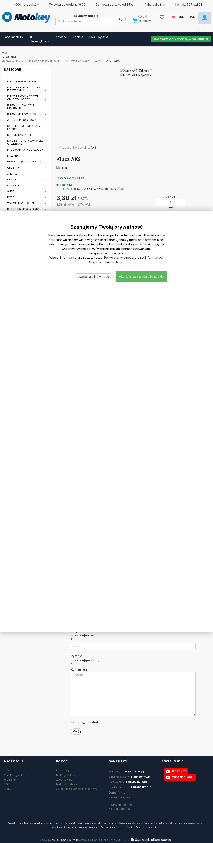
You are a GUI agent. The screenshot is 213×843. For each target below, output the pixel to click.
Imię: (83, 633)
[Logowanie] (204, 18)
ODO (6, 784)
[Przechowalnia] (161, 16)
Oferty (7, 788)
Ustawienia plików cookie (93, 277)
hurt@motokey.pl (134, 771)
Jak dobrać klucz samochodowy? (76, 788)
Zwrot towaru (64, 779)
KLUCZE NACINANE (77, 61)
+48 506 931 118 (141, 787)
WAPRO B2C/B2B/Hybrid (65, 840)
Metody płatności (66, 775)
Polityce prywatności (119, 257)
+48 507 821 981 (136, 781)
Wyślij (77, 731)
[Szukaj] (121, 19)
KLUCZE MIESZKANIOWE (44, 61)
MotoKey (179, 771)
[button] (179, 18)
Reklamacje (63, 770)
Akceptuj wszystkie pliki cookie (141, 277)
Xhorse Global (183, 777)
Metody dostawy (66, 784)
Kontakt (8, 770)
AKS (97, 61)
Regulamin (9, 779)
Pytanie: (85, 658)
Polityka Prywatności (15, 775)
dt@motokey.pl (141, 776)
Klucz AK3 (113, 61)
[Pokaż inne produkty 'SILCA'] (62, 168)
